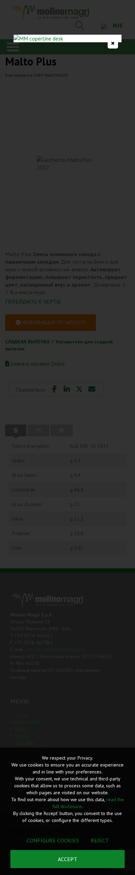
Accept (67, 859)
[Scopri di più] (68, 38)
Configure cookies (53, 840)
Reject (100, 840)
